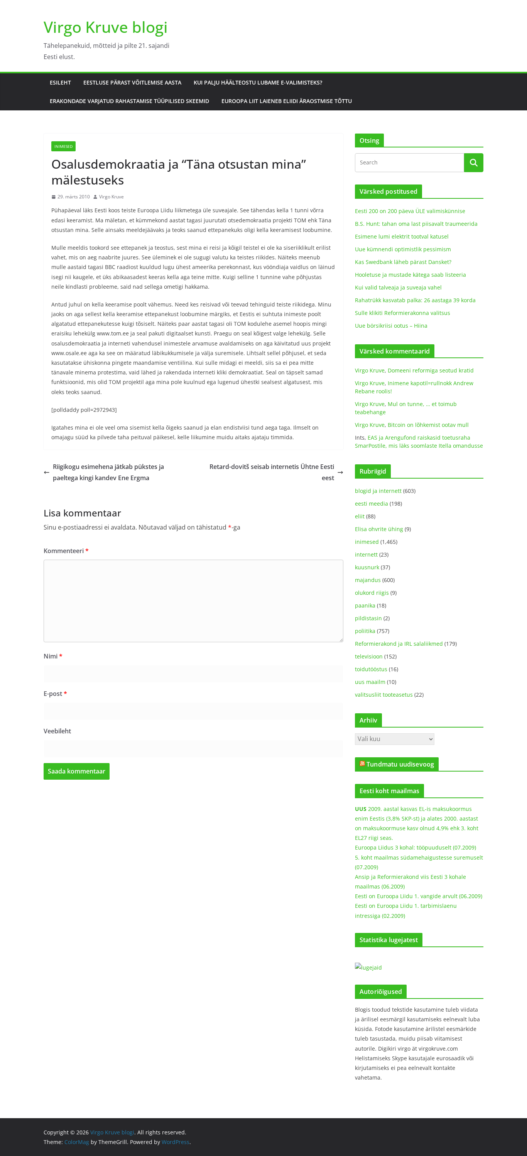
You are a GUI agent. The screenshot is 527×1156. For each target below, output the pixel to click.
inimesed (63, 146)
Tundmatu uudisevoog (400, 764)
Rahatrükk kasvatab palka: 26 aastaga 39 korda (415, 300)
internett (366, 554)
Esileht (60, 82)
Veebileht (57, 731)
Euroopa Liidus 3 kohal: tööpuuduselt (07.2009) (415, 847)
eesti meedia (371, 503)
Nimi (53, 656)
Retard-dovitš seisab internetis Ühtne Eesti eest (271, 472)
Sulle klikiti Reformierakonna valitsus (402, 313)
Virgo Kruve (111, 196)
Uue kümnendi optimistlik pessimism (403, 249)
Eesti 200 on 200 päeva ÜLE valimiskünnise (410, 211)
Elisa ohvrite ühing (379, 529)
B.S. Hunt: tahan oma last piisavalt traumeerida (416, 223)
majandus (368, 580)
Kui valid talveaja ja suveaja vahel (398, 287)
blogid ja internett (378, 490)
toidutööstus (371, 669)
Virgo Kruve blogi (106, 26)
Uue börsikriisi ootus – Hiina (391, 325)
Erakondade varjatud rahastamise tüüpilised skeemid (129, 101)
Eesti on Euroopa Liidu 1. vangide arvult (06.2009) (418, 896)
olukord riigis (372, 592)
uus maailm (370, 681)
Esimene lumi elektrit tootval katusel (402, 236)
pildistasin (368, 618)
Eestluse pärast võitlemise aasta (132, 82)
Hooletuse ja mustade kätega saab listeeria (410, 274)
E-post (55, 693)
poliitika (365, 631)
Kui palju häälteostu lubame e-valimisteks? (258, 82)
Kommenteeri (66, 551)
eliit (360, 516)
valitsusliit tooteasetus (384, 694)
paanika (365, 605)
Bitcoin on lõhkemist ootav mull (428, 424)
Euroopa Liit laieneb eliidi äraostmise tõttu (286, 101)
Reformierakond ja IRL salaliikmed (399, 643)
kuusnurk (367, 567)
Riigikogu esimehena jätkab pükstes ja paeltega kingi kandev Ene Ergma (108, 472)
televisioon (369, 656)
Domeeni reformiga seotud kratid (431, 370)
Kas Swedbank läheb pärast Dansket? (403, 262)
